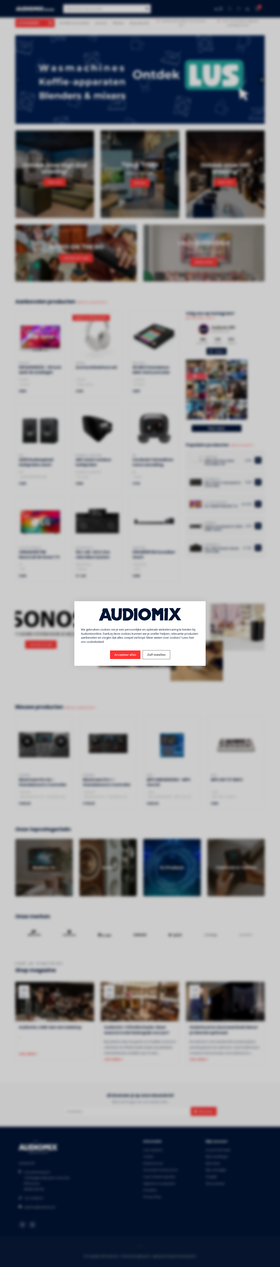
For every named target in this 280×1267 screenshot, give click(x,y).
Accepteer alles (125, 655)
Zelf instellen (156, 655)
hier (191, 638)
